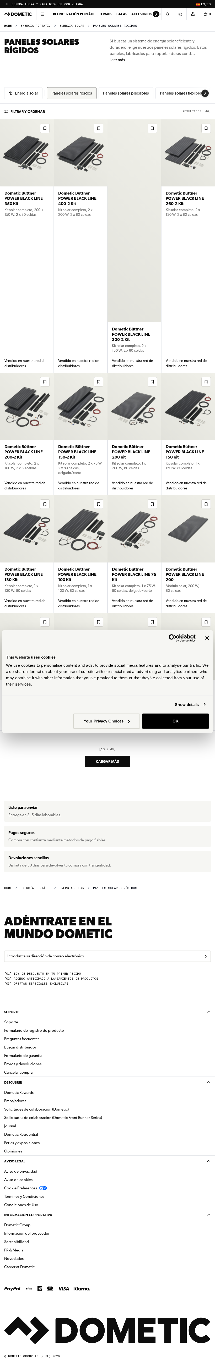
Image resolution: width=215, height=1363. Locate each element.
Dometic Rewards (19, 1092)
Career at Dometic (36, 1266)
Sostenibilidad (16, 1241)
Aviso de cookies (18, 1179)
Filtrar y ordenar (27, 111)
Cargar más (107, 761)
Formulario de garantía (23, 1055)
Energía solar (72, 25)
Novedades (30, 1258)
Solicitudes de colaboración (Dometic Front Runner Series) (53, 1117)
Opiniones (13, 1151)
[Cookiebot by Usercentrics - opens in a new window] (173, 638)
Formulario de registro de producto (34, 1030)
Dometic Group (33, 1224)
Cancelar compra (18, 1072)
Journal (10, 1126)
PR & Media (30, 1250)
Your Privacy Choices (103, 721)
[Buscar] (167, 14)
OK (176, 721)
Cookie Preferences (20, 1188)
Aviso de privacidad (20, 1171)
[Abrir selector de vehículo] (180, 14)
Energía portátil (36, 25)
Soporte (11, 1012)
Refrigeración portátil (74, 14)
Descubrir (13, 1082)
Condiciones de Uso (21, 1204)
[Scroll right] (156, 14)
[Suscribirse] (205, 956)
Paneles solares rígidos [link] (115, 25)
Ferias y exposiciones (22, 1142)
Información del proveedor (27, 1233)
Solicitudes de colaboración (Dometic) (36, 1109)
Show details (187, 704)
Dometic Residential (37, 1134)
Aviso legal (14, 1161)
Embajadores (15, 1101)
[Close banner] (207, 638)
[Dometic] (18, 14)
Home (8, 25)
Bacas (121, 14)
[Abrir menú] (42, 14)
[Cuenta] (192, 14)
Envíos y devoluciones (22, 1064)
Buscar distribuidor (20, 1047)
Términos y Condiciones (24, 1196)
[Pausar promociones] (7, 4)
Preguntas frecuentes (21, 1038)
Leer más (117, 59)
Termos (105, 14)
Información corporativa (28, 1215)
